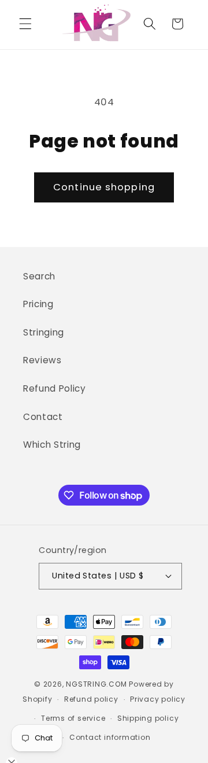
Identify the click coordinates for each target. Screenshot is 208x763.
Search (39, 276)
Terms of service (73, 718)
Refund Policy (54, 388)
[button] (25, 24)
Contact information (110, 737)
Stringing (43, 332)
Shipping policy (148, 718)
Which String (52, 444)
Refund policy (91, 699)
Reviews (42, 360)
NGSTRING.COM (96, 684)
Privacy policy (157, 699)
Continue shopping (104, 187)
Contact (43, 417)
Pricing (38, 304)
